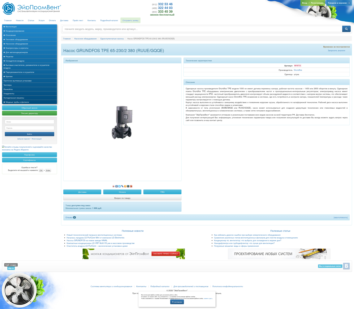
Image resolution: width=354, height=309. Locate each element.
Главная (8, 20)
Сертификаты (29, 160)
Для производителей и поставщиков (191, 286)
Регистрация (37, 139)
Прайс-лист (78, 20)
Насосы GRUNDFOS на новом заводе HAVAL (87, 240)
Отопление (10, 35)
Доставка (64, 20)
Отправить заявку (130, 20)
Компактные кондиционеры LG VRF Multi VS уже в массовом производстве (101, 243)
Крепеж (8, 76)
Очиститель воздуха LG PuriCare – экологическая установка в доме (97, 245)
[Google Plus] (131, 185)
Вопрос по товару (122, 198)
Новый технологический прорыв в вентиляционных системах (94, 234)
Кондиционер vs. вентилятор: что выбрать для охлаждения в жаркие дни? (247, 240)
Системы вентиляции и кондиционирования (111, 286)
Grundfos (298, 70)
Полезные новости (133, 230)
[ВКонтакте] (116, 185)
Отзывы (70, 217)
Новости (20, 20)
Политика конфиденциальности (227, 286)
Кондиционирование (14, 30)
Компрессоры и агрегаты (16, 47)
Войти (29, 134)
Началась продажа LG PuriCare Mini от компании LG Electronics (95, 237)
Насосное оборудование (16, 43)
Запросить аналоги (336, 50)
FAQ (162, 192)
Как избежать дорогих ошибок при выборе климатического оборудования (247, 234)
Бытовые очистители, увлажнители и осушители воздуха (26, 66)
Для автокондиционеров (16, 52)
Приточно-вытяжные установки (17, 80)
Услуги (42, 20)
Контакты (92, 20)
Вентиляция (11, 26)
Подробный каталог (109, 20)
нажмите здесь (208, 298)
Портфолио (29, 154)
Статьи (31, 20)
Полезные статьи (280, 230)
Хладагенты (8, 93)
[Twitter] (119, 185)
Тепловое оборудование (16, 39)
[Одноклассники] (125, 185)
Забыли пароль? (23, 139)
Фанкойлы (8, 89)
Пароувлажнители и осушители (19, 72)
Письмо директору (29, 113)
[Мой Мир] (128, 185)
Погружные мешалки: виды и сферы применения (236, 245)
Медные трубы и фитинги (17, 102)
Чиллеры (7, 84)
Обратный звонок (29, 107)
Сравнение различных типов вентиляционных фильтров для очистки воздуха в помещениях (256, 237)
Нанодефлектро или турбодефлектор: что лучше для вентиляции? (244, 243)
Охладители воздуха (14, 60)
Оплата (52, 20)
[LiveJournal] (122, 185)
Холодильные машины (13, 97)
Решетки (9, 56)
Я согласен (177, 301)
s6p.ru (11, 268)
